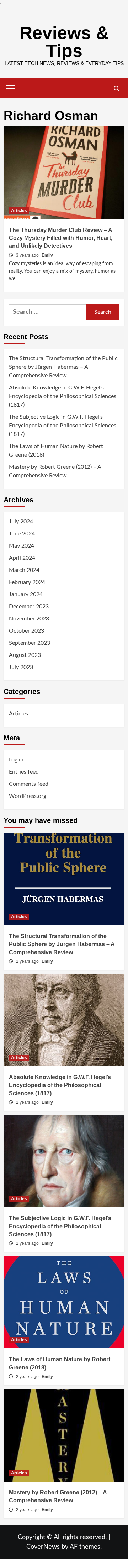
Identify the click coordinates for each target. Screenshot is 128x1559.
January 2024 (26, 594)
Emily (47, 255)
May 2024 (21, 546)
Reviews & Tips (64, 42)
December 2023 (29, 606)
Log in (16, 760)
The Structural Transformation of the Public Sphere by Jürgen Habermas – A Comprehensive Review (63, 367)
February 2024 (27, 582)
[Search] (116, 89)
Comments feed (28, 784)
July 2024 (21, 521)
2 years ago (28, 961)
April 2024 (22, 558)
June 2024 (22, 534)
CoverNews (43, 1547)
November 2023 (29, 619)
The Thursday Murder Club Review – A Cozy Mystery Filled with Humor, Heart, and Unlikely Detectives (60, 238)
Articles (19, 210)
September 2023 (29, 643)
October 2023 (26, 631)
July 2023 (21, 667)
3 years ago (28, 255)
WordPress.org (27, 796)
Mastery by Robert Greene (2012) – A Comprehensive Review (55, 471)
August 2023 (25, 655)
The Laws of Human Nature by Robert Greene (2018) (56, 450)
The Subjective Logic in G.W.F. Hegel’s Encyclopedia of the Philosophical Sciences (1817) (62, 425)
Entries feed (24, 772)
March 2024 (24, 570)
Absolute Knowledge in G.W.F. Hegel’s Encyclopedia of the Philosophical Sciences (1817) (62, 396)
